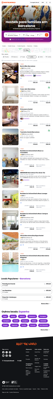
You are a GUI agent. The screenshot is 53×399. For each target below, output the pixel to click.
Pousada (28, 359)
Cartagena (6, 321)
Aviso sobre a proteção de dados (10, 389)
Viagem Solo (38, 366)
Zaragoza (25, 321)
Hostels (27, 352)
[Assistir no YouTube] (3, 356)
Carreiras (46, 359)
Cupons (34, 389)
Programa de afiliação (47, 371)
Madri (5, 316)
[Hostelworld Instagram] (10, 352)
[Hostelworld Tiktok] (10, 356)
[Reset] (19, 35)
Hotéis (27, 355)
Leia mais (35, 60)
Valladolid (43, 321)
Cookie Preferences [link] (14, 392)
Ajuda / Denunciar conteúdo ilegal (28, 372)
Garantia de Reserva (37, 359)
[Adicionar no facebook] (3, 352)
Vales (38, 389)
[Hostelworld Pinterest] (7, 356)
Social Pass (37, 352)
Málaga (13, 316)
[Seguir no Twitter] (7, 352)
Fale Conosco (29, 367)
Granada (32, 325)
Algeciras (14, 325)
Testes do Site (44, 389)
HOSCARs (37, 362)
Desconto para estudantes (37, 370)
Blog (36, 355)
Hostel (22, 64)
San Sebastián (44, 325)
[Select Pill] (46, 2)
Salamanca (32, 316)
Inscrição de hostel (46, 368)
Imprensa (46, 355)
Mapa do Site (5, 392)
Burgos (5, 325)
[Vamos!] (46, 35)
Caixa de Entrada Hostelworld (46, 375)
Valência (22, 316)
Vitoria (34, 321)
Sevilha (24, 325)
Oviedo (16, 321)
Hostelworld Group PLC (46, 352)
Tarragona (43, 316)
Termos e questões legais (25, 389)
